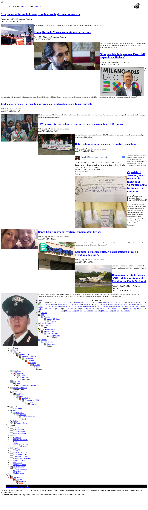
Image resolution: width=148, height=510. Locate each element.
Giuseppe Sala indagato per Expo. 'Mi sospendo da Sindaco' (122, 56)
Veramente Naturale (20, 440)
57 (98, 304)
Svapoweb (17, 438)
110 (57, 308)
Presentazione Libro (29, 356)
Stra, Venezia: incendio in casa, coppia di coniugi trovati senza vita (40, 14)
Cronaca (37, 6)
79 (61, 306)
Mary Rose (17, 471)
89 (90, 306)
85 (78, 306)
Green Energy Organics (21, 456)
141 (85, 311)
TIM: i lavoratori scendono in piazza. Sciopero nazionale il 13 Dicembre (80, 123)
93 (101, 306)
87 (84, 306)
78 (58, 306)
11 (67, 302)
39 (46, 304)
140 (81, 311)
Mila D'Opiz (17, 463)
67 (127, 304)
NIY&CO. (17, 450)
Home (40, 300)
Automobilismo (21, 423)
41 (52, 304)
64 (118, 304)
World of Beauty (19, 467)
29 (119, 302)
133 (141, 308)
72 (142, 304)
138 (73, 311)
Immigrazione (54, 336)
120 (93, 308)
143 (92, 311)
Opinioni (19, 383)
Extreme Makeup (19, 433)
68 (130, 304)
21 (96, 302)
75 (49, 306)
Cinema (33, 363)
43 (58, 304)
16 (82, 302)
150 (118, 311)
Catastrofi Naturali (53, 319)
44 (61, 304)
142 (88, 311)
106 (144, 306)
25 (108, 302)
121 (97, 308)
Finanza (44, 340)
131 (134, 308)
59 (104, 304)
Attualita (47, 317)
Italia (22, 6)
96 (110, 306)
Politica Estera (49, 331)
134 (145, 308)
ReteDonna (20, 394)
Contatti (19, 479)
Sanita (21, 396)
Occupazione (51, 344)
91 (95, 306)
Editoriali (16, 381)
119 (89, 308)
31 (125, 302)
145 (99, 311)
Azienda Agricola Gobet (22, 458)
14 (76, 302)
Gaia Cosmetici (21, 469)
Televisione (20, 413)
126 (115, 308)
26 (110, 302)
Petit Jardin (23, 446)
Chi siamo (16, 477)
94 (104, 306)
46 (66, 304)
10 (64, 302)
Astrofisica (17, 371)
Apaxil (15, 448)
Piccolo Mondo (18, 429)
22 (99, 302)
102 (129, 306)
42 (55, 304)
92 (98, 306)
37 (142, 302)
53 (87, 304)
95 (107, 306)
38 (145, 302)
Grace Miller (17, 427)
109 (53, 308)
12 (70, 302)
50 (78, 304)
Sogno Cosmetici (19, 431)
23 (102, 302)
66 (124, 304)
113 (68, 308)
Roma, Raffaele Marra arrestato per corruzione (62, 32)
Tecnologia (23, 375)
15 (79, 302)
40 (49, 304)
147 (107, 311)
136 (66, 311)
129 (126, 308)
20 (93, 302)
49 (75, 304)
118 (86, 308)
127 (119, 308)
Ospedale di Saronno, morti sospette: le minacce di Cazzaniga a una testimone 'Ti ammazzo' (137, 182)
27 (113, 302)
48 (72, 304)
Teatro (15, 348)
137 (70, 311)
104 (137, 306)
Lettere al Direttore (20, 388)
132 (137, 308)
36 (139, 302)
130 (130, 308)
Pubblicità (22, 415)
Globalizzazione (52, 333)
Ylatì (15, 442)
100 (122, 306)
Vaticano (52, 321)
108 (50, 308)
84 (75, 306)
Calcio (15, 421)
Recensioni (29, 358)
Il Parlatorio (17, 408)
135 (62, 311)
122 (100, 308)
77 (55, 306)
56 (95, 304)
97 (113, 306)
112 (64, 308)
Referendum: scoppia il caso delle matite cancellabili (106, 143)
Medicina (25, 377)
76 (52, 306)
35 (136, 302)
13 (73, 302)
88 (87, 306)
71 (139, 304)
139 (77, 311)
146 (103, 311)
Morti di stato (26, 398)
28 (116, 302)
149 (114, 311)
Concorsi (36, 365)
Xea (14, 436)
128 (122, 308)
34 (134, 302)
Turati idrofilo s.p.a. (20, 454)
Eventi (15, 350)
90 (93, 306)
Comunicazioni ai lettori (27, 386)
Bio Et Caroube (19, 473)
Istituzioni (47, 325)
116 (78, 308)
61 (110, 304)
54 (90, 304)
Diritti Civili (17, 392)
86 (81, 306)
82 (69, 306)
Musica (18, 352)
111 (61, 308)
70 (136, 304)
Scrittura (31, 361)
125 (111, 308)
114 (71, 308)
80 (64, 306)
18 (87, 302)
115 (75, 308)
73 (144, 304)
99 (119, 306)
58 (101, 304)
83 (72, 306)
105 (140, 306)
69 (133, 304)
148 (110, 311)
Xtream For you (22, 444)
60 (107, 304)
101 (126, 306)
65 (121, 304)
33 (131, 302)
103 (133, 306)
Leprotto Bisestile (19, 465)
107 (46, 308)
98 (116, 306)
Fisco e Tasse (48, 342)
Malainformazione (28, 417)
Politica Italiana (40, 308)
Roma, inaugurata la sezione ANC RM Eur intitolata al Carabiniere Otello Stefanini (129, 278)
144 (96, 311)
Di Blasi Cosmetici (20, 452)
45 (64, 304)
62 (113, 304)
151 (122, 311)
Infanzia (30, 402)
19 (90, 302)
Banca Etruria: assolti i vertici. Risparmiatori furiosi (69, 231)
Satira (38, 367)
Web (14, 411)
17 (84, 302)
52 (84, 304)
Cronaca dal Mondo (48, 329)
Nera (42, 315)
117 (82, 308)
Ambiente (19, 373)
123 (104, 308)
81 (67, 306)
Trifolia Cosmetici (19, 461)
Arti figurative (24, 354)
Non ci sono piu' (47, 323)
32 (128, 302)
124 (108, 308)
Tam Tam (33, 404)
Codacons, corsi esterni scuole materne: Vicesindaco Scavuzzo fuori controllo (46, 103)
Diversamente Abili (32, 400)
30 (122, 302)
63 (116, 304)
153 (129, 311)
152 (125, 311)
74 (46, 306)
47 (69, 304)
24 (105, 302)
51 (81, 304)
